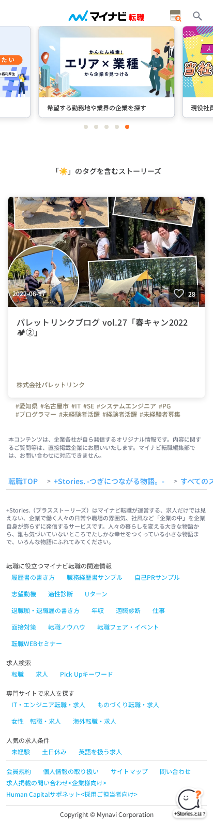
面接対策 (23, 626)
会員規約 (18, 771)
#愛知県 (27, 406)
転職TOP (23, 481)
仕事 (159, 610)
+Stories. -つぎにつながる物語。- (109, 481)
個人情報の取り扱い (71, 771)
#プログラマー (36, 414)
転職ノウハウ (66, 626)
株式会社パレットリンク (51, 385)
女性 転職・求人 (36, 720)
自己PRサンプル (157, 577)
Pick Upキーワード (86, 673)
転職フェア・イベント (128, 626)
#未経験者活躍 (79, 414)
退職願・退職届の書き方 (45, 610)
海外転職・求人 (94, 720)
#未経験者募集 (160, 414)
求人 (42, 673)
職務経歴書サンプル (95, 577)
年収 (98, 610)
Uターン (96, 593)
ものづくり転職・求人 (128, 704)
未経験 (20, 751)
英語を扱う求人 (100, 751)
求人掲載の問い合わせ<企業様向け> (56, 782)
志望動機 (23, 593)
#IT (76, 406)
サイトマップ (129, 771)
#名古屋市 (54, 406)
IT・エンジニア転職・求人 (48, 704)
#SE (88, 406)
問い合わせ (175, 771)
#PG (165, 406)
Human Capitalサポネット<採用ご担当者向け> (72, 793)
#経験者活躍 (119, 414)
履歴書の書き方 (33, 577)
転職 (17, 673)
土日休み (54, 751)
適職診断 (128, 610)
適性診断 (60, 593)
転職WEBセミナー (36, 643)
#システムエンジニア (126, 406)
